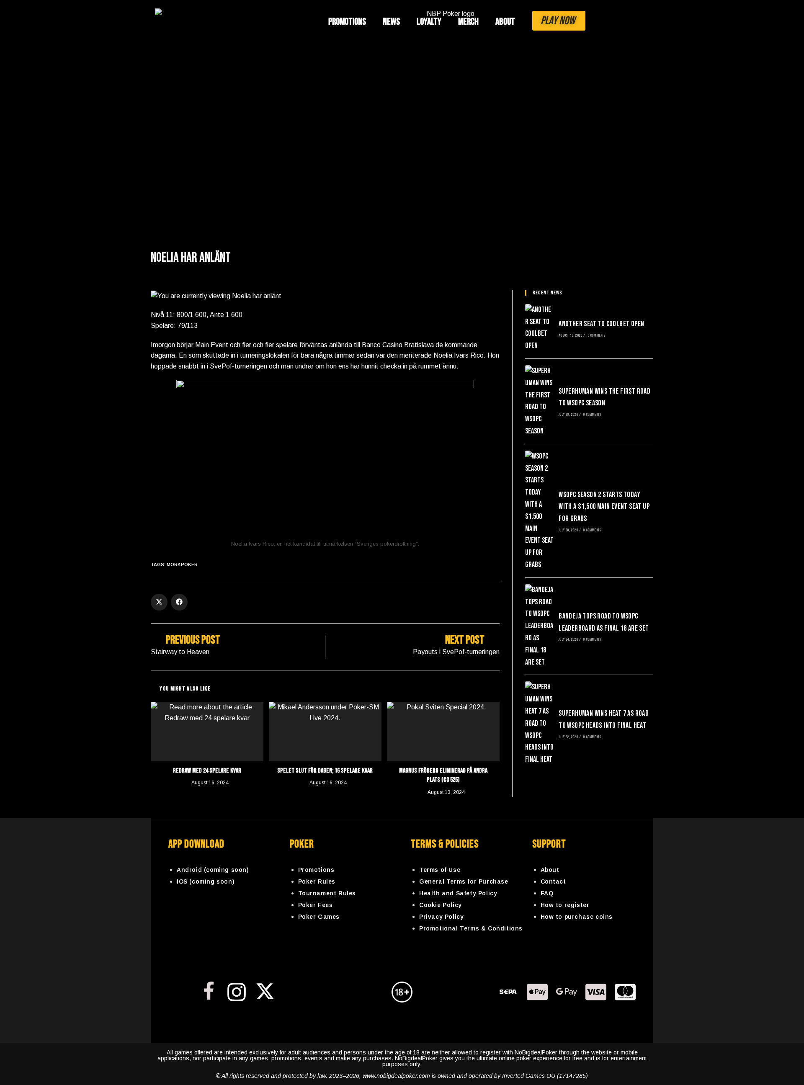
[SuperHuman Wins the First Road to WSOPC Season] (539, 401)
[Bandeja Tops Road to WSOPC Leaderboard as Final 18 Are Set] (539, 626)
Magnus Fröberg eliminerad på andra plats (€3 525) (443, 775)
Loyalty (429, 22)
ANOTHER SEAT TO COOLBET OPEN (601, 324)
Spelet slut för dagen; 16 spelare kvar (325, 771)
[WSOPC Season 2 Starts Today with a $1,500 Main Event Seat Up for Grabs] (539, 511)
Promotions (347, 22)
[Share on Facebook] (179, 602)
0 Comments (597, 335)
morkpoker (182, 564)
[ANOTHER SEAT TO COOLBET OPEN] (539, 328)
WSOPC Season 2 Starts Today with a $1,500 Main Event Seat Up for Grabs (604, 506)
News (391, 22)
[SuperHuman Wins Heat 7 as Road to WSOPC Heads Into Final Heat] (539, 723)
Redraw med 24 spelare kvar (207, 771)
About (505, 22)
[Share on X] (159, 602)
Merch (468, 22)
